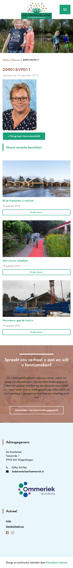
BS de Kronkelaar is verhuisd (18, 200)
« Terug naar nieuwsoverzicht (24, 136)
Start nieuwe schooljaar (15, 260)
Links (8, 521)
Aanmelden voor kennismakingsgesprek (36, 410)
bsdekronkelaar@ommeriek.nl (28, 471)
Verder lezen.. (36, 212)
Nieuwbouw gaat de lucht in (18, 320)
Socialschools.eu (15, 526)
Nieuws (16, 60)
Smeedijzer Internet (56, 562)
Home (6, 60)
